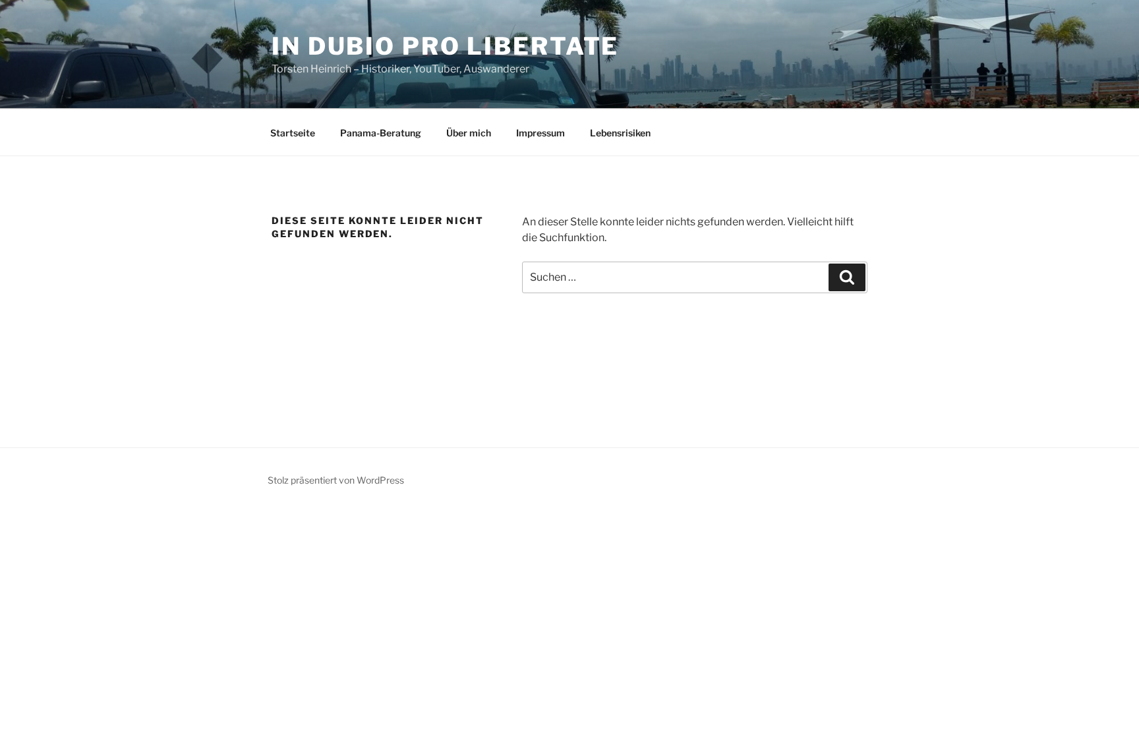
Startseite (292, 132)
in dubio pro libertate (445, 46)
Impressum (540, 132)
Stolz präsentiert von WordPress (336, 480)
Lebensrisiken (620, 132)
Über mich (468, 132)
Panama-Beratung (380, 132)
